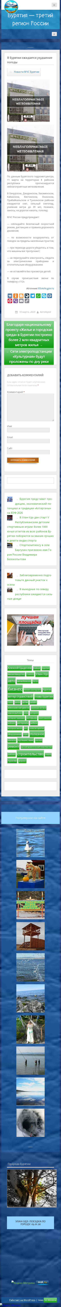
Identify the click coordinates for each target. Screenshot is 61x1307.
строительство (30, 753)
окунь (25, 735)
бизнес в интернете (32, 690)
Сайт (9, 448)
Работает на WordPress (22, 1300)
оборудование (14, 734)
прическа (12, 740)
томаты (48, 755)
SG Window (50, 1300)
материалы (22, 723)
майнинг (11, 723)
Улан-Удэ (42, 674)
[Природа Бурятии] (32, 1188)
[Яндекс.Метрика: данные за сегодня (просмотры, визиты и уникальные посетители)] (10, 1305)
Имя (9, 426)
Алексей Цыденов (19, 668)
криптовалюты (45, 718)
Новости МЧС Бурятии (26, 71)
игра (26, 713)
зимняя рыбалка (15, 713)
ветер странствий (20, 696)
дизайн (33, 702)
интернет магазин (16, 718)
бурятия (47, 689)
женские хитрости (18, 707)
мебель (33, 723)
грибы (10, 702)
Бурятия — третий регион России (30, 19)
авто (11, 680)
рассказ (38, 740)
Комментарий (16, 392)
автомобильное (24, 681)
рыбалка (11, 754)
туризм (12, 760)
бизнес (15, 689)
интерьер (32, 717)
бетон (35, 681)
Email (10, 437)
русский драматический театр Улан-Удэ (36, 747)
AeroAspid (45, 311)
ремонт (13, 746)
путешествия (25, 740)
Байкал (37, 668)
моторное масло (15, 728)
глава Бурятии (44, 696)
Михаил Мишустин (16, 674)
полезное (37, 734)
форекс (22, 760)
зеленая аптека (38, 708)
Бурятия (45, 668)
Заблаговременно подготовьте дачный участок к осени (29, 579)
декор (17, 702)
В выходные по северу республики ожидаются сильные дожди (30, 593)
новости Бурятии (37, 728)
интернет (34, 713)
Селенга (30, 674)
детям (25, 702)
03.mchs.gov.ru (46, 288)
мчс (25, 728)
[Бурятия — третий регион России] (11, 7)
